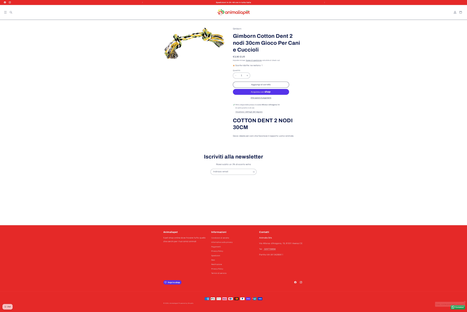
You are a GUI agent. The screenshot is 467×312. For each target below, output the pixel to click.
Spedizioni (215, 256)
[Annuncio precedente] (142, 2)
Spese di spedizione (254, 60)
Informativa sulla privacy (222, 242)
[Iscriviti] (253, 172)
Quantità (236, 70)
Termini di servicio (219, 273)
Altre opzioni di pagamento (261, 98)
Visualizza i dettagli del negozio (249, 112)
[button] (5, 12)
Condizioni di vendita (220, 238)
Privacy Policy (217, 251)
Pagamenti (216, 247)
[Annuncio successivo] (324, 2)
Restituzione (216, 264)
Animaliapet (174, 303)
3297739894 (269, 249)
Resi (213, 260)
